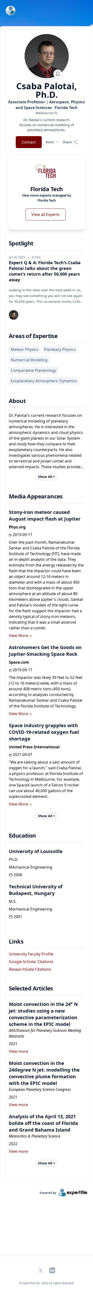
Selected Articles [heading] (31, 988)
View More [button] (18, 635)
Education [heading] (22, 835)
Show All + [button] (46, 476)
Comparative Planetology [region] (33, 370)
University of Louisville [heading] (35, 851)
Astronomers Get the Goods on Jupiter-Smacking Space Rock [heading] (45, 650)
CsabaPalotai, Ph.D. (46, 90)
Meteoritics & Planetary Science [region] (34, 1136)
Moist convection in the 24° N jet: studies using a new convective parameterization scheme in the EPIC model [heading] (43, 1014)
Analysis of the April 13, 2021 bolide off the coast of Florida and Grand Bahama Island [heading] (43, 1123)
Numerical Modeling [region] (29, 360)
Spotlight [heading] (21, 243)
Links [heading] (16, 941)
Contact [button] (29, 142)
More (50, 142)
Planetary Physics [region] (60, 349)
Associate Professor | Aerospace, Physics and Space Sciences (46, 104)
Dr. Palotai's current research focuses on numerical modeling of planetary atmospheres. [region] (46, 125)
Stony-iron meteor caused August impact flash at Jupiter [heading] (45, 515)
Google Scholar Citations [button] (31, 961)
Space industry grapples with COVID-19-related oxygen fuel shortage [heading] (44, 732)
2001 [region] (18, 916)
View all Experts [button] (45, 214)
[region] (46, 112)
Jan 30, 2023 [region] (17, 257)
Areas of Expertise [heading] (33, 336)
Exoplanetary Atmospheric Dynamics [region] (44, 380)
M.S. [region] (12, 901)
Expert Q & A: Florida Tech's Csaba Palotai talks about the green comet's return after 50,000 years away (45, 271)
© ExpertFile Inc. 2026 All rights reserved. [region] (46, 1283)
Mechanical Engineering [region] (30, 867)
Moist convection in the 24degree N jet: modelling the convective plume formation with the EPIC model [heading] (44, 1073)
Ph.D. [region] (13, 859)
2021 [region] (13, 1043)
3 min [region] (36, 257)
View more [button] (18, 1051)
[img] (46, 171)
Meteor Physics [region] (24, 349)
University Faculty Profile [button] (31, 954)
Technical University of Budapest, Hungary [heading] (35, 889)
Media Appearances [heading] (36, 496)
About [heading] (17, 401)
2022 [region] (13, 1143)
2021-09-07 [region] (22, 754)
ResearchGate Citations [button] (30, 969)
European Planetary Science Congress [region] (40, 1089)
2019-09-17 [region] (22, 534)
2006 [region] (18, 874)
